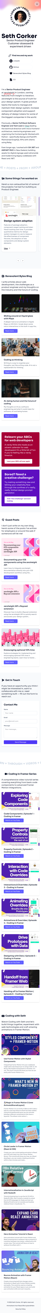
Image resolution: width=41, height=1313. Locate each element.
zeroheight (9, 92)
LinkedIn (16, 61)
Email (5, 717)
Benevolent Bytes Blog (22, 73)
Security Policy (21, 1309)
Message (7, 726)
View (6, 248)
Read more (9, 331)
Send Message (20, 742)
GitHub (16, 67)
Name (6, 709)
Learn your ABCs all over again (18, 461)
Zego (27, 126)
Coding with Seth (15, 1015)
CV (14, 80)
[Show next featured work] (23, 261)
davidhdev (30, 1305)
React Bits (21, 1305)
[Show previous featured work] (18, 261)
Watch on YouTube (12, 820)
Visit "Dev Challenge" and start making (19, 500)
